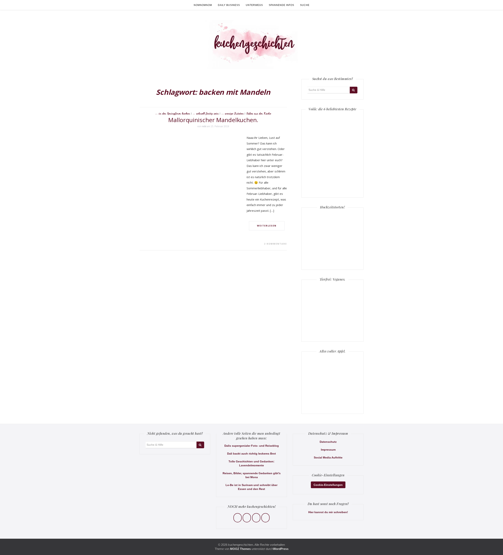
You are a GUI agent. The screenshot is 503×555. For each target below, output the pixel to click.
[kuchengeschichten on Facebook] (237, 517)
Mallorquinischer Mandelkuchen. (213, 120)
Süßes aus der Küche (259, 113)
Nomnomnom (203, 5)
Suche (304, 5)
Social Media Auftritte (328, 457)
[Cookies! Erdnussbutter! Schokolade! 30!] (319, 178)
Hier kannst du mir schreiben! (328, 512)
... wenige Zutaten (233, 113)
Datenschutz (328, 441)
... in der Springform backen (172, 113)
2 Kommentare (275, 243)
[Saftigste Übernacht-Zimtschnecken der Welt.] (345, 178)
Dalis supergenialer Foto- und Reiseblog (251, 445)
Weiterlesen (266, 225)
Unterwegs (254, 5)
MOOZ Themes (240, 548)
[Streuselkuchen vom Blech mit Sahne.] (319, 127)
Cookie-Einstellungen (328, 484)
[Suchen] (353, 90)
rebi (204, 126)
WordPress (280, 548)
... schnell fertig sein (206, 113)
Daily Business (229, 5)
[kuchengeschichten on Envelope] (265, 517)
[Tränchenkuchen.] (345, 127)
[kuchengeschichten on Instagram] (247, 517)
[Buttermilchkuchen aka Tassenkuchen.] (319, 153)
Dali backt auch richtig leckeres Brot (251, 453)
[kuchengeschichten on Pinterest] (256, 517)
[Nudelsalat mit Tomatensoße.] (345, 153)
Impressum (328, 449)
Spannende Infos (281, 5)
